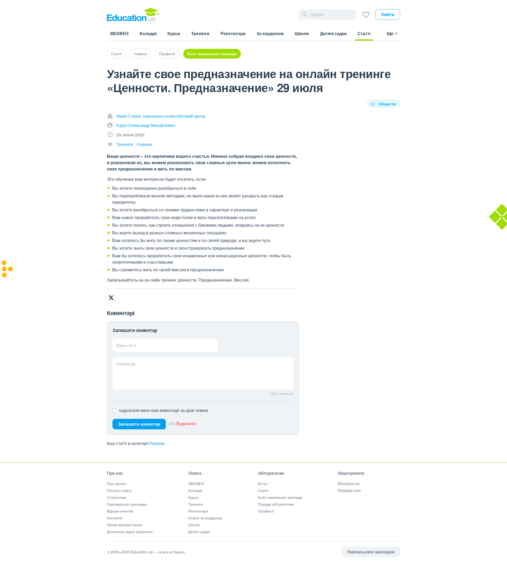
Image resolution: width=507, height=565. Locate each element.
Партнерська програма (127, 504)
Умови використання (125, 524)
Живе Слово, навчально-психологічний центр (160, 116)
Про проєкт (116, 483)
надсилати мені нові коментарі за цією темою (163, 410)
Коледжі (195, 490)
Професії (167, 53)
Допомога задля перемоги (130, 531)
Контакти (114, 517)
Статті (116, 53)
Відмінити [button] (186, 423)
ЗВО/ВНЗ (196, 483)
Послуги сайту (119, 490)
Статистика (116, 497)
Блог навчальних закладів (212, 53)
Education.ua (349, 483)
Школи (194, 524)
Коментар (125, 364)
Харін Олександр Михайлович (145, 125)
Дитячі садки (199, 531)
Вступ (263, 483)
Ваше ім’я (126, 345)
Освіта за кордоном (205, 517)
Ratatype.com (349, 490)
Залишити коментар (139, 424)
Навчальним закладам (371, 552)
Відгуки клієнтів (120, 511)
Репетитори (198, 511)
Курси (193, 497)
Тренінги (124, 144)
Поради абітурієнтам (276, 504)
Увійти (388, 14)
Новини (140, 53)
